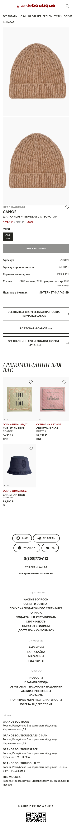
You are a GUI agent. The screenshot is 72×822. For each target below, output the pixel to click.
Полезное (36, 670)
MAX (25, 538)
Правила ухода (36, 682)
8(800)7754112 (36, 558)
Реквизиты (36, 661)
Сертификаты (36, 622)
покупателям (36, 592)
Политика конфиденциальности (36, 700)
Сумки (58, 16)
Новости (36, 678)
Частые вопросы (36, 600)
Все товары (10, 16)
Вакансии (36, 648)
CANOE (10, 212)
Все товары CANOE (33, 329)
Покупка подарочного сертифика (36, 608)
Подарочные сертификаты (36, 617)
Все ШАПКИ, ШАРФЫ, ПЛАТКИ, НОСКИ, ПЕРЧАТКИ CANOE (34, 314)
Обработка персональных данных (36, 687)
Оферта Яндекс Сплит (36, 704)
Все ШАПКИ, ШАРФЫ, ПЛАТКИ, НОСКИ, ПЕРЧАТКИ (33, 343)
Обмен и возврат (36, 604)
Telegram (49, 538)
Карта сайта (36, 652)
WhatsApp (29, 548)
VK (53, 548)
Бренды (47, 16)
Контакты (36, 696)
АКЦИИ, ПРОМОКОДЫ (36, 691)
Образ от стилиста (36, 626)
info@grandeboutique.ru (36, 573)
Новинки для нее (30, 16)
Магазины (36, 656)
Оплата (36, 613)
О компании (36, 640)
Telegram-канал (36, 567)
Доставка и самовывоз (36, 630)
